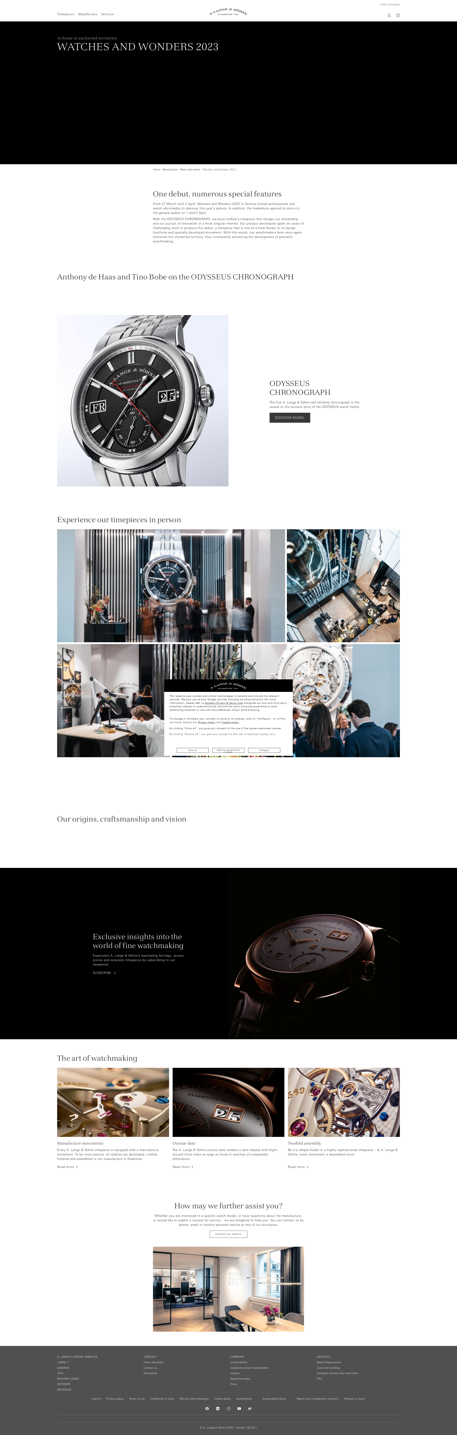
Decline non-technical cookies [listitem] (228, 751)
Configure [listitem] (264, 750)
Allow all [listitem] (192, 750)
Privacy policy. (207, 722)
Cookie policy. (230, 722)
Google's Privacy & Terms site (223, 703)
